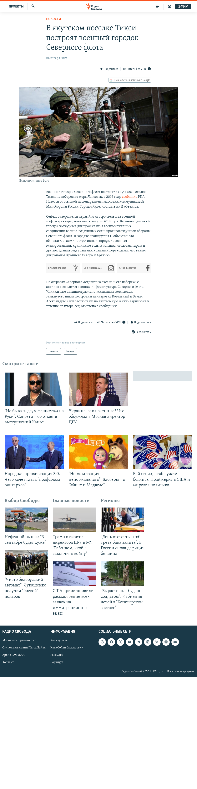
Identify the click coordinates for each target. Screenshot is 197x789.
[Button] (109, 69)
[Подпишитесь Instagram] (147, 642)
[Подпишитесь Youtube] (129, 642)
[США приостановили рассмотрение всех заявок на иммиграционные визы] (74, 573)
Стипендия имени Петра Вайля (24, 647)
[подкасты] (169, 6)
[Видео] (158, 6)
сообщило (129, 197)
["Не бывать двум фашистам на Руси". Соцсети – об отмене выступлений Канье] (34, 389)
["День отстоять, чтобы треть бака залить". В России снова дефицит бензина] (122, 520)
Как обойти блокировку (66, 647)
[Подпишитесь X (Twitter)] (120, 642)
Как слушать (58, 640)
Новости (53, 19)
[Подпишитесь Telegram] (138, 642)
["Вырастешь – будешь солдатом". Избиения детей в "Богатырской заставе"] (122, 573)
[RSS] (156, 642)
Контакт (8, 662)
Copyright (56, 662)
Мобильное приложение (19, 640)
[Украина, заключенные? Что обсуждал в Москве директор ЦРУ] (98, 389)
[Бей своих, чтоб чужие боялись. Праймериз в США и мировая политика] (162, 452)
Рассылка (56, 655)
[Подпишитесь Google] (102, 642)
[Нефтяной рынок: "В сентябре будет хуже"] (26, 520)
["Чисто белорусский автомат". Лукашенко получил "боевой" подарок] (26, 562)
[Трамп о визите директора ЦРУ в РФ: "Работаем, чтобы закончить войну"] (74, 520)
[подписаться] (175, 642)
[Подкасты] (166, 642)
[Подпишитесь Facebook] (111, 642)
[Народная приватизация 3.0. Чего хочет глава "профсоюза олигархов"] (34, 452)
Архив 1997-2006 (13, 655)
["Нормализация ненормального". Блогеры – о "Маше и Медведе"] (98, 452)
